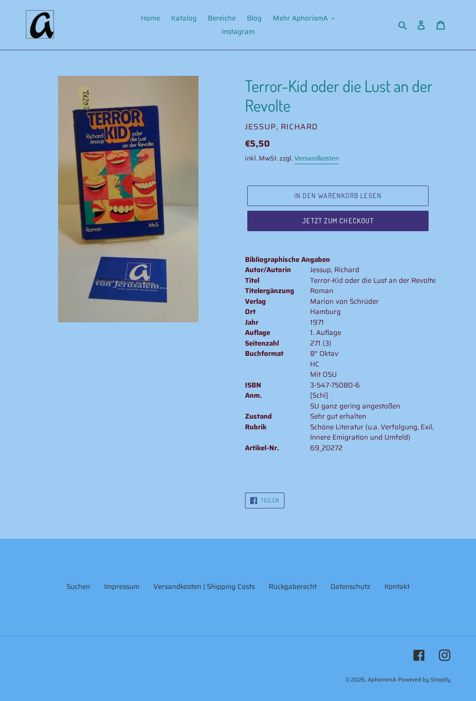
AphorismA (382, 679)
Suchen (78, 586)
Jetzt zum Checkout (338, 220)
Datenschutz (350, 586)
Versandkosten (316, 158)
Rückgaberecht (293, 586)
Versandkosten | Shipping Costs (204, 586)
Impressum (121, 586)
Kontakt (397, 586)
